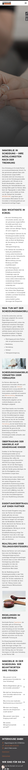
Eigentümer (17, 622)
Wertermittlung (10, 395)
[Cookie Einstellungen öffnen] (3, 766)
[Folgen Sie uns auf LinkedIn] (8, 769)
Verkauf (19, 387)
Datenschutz (6, 756)
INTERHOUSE (6, 196)
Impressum (5, 752)
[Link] (6, 3)
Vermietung (5, 424)
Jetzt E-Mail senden (10, 748)
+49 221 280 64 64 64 (12, 745)
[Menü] (26, 3)
